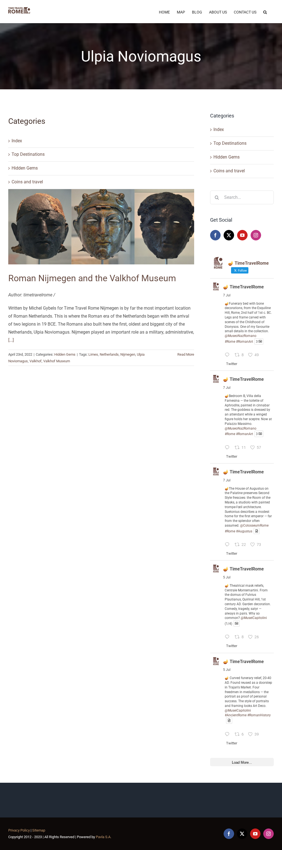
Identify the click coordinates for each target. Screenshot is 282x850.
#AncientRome (235, 715)
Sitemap (38, 830)
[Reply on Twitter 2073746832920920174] (228, 637)
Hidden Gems (25, 168)
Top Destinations (28, 154)
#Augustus (244, 531)
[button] (265, 11)
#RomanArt (244, 342)
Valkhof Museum (56, 361)
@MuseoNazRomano (240, 336)
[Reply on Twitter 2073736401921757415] (228, 734)
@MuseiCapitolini (254, 618)
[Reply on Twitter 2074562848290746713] (228, 448)
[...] (11, 340)
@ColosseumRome (254, 525)
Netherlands (109, 354)
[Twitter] (229, 235)
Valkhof (35, 361)
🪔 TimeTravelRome (243, 286)
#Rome (230, 342)
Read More (185, 354)
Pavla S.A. (103, 837)
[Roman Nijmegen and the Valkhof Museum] (101, 226)
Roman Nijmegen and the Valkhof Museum (92, 278)
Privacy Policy (19, 830)
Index (17, 140)
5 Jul (227, 577)
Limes (93, 354)
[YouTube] (242, 235)
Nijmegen (127, 354)
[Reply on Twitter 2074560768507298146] (228, 545)
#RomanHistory (259, 715)
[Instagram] (256, 235)
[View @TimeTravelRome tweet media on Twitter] (257, 531)
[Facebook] (215, 235)
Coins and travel (27, 181)
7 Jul (227, 295)
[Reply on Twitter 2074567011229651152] (228, 355)
